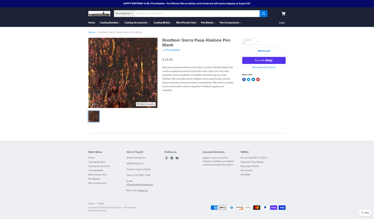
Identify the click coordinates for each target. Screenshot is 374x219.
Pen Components (230, 22)
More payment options (264, 67)
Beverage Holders (250, 166)
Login (282, 22)
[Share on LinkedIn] (253, 79)
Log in (206, 157)
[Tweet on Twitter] (248, 79)
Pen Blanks (207, 22)
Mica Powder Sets (186, 22)
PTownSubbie (172, 50)
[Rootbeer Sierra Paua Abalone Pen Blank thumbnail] (93, 116)
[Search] (263, 13)
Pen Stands (246, 170)
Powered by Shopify (97, 210)
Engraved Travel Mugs (252, 162)
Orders (91, 203)
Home (91, 22)
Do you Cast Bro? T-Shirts (254, 157)
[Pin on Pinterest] (258, 79)
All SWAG (246, 174)
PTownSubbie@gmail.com (140, 184)
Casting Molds (162, 22)
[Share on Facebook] (244, 79)
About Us (143, 190)
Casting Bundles (109, 22)
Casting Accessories (136, 22)
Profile (101, 203)
